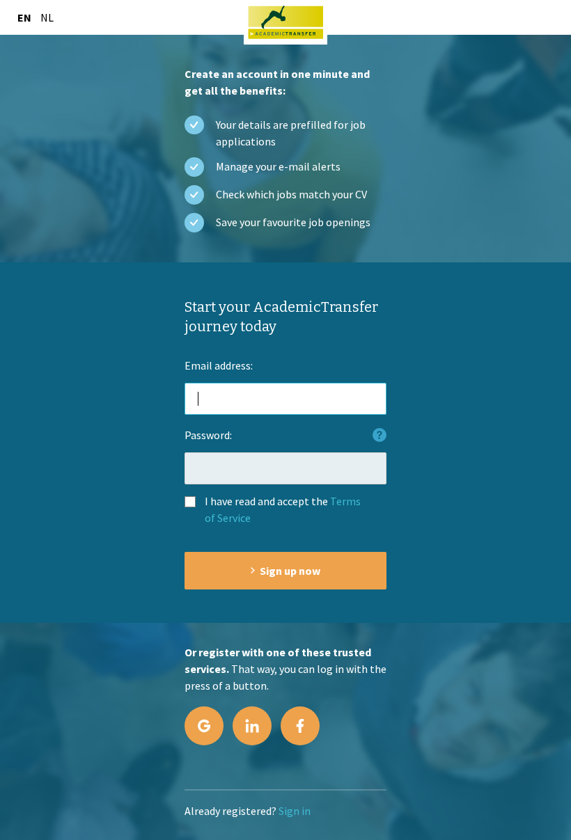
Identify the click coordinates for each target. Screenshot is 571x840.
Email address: (219, 365)
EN (24, 17)
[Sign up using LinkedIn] (252, 725)
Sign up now (290, 571)
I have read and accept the (283, 509)
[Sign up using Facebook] (300, 725)
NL (47, 17)
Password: (208, 435)
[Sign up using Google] (204, 725)
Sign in (295, 811)
